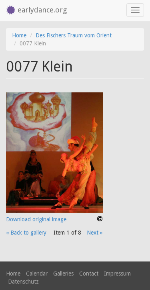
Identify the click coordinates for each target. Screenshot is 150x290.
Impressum (117, 273)
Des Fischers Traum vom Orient (74, 35)
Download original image (36, 219)
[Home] (9, 10)
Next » (95, 232)
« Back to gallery (26, 232)
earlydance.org (42, 10)
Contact (88, 273)
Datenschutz (23, 281)
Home (19, 35)
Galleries (63, 273)
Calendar (37, 273)
